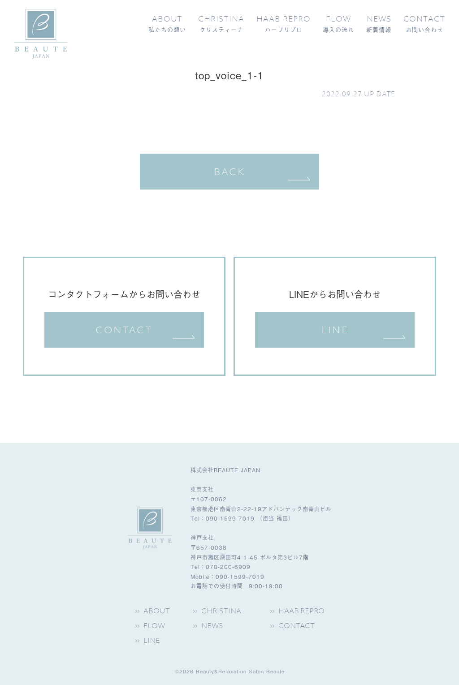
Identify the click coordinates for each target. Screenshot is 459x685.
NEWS (212, 625)
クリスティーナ (221, 24)
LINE (335, 329)
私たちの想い (167, 24)
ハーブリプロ (283, 24)
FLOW (154, 625)
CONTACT (123, 329)
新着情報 (378, 24)
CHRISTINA (221, 611)
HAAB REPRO (301, 611)
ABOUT (156, 611)
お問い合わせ (424, 24)
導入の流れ (338, 24)
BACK (230, 171)
